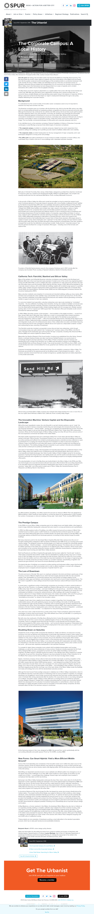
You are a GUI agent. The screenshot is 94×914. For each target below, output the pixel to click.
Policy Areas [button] (37, 14)
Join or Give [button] (17, 14)
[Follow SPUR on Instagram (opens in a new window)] (74, 5)
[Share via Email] (6, 94)
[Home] (15, 5)
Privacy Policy (81, 906)
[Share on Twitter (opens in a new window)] (6, 84)
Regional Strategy (62, 14)
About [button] (8, 14)
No (48, 912)
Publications (74, 14)
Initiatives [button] (48, 14)
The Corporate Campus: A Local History (41, 846)
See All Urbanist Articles (27, 856)
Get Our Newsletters (32, 896)
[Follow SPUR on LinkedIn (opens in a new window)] (70, 5)
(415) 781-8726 (62, 900)
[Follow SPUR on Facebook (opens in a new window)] (63, 5)
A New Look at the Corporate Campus (41, 849)
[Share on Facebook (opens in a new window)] (6, 79)
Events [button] (27, 14)
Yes (46, 912)
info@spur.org (69, 900)
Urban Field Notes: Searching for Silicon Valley (43, 852)
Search (83, 14)
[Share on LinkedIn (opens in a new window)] (6, 89)
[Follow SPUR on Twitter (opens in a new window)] (67, 5)
